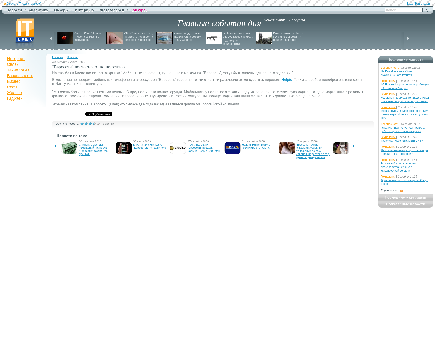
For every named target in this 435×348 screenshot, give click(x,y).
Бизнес (13, 81)
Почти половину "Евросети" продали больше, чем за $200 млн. (204, 148)
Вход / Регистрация (419, 3)
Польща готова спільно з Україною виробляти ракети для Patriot (288, 36)
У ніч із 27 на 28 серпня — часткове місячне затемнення (89, 36)
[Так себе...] (90, 123)
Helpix (286, 80)
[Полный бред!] (82, 123)
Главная (57, 57)
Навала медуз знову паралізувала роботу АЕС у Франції (187, 36)
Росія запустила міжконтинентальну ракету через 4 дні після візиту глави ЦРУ (404, 114)
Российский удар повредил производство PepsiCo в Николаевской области (398, 167)
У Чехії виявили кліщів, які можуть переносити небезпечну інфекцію (139, 36)
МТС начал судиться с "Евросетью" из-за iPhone (149, 146)
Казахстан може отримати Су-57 (402, 140)
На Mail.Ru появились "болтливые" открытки (256, 146)
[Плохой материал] (86, 123)
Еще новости (389, 190)
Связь (12, 64)
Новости (72, 57)
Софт (12, 87)
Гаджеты (15, 98)
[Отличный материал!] (98, 123)
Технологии (18, 70)
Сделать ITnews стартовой (24, 3)
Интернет (16, 58)
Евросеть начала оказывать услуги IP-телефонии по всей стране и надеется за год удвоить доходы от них (313, 151)
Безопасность (20, 75)
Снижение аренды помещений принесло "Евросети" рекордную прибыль (93, 149)
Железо (14, 92)
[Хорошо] (94, 123)
